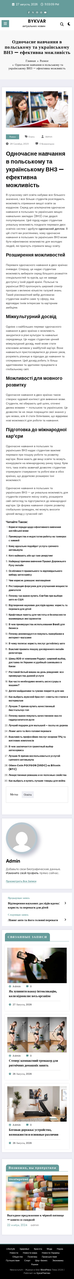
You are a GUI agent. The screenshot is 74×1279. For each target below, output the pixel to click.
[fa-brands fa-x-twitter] (33, 12)
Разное (12, 136)
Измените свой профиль (22, 873)
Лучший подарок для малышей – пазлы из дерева (38, 725)
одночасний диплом (51, 229)
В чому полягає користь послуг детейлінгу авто (37, 643)
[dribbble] (37, 12)
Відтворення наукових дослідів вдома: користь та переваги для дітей (34, 905)
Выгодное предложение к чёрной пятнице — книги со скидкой (35, 1217)
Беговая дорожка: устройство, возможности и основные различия (33, 1132)
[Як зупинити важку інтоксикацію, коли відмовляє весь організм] (37, 965)
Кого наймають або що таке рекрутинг (31, 555)
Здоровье (24, 1248)
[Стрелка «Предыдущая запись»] (65, 903)
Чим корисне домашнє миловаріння (30, 580)
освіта (31, 136)
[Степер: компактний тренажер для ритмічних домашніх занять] (37, 1034)
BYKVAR (37, 21)
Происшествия (49, 1256)
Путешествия (13, 1260)
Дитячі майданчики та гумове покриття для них (36, 691)
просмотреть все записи (21, 881)
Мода (49, 1248)
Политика (32, 1256)
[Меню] (5, 23)
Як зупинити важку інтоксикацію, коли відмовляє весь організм (33, 993)
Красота (38, 1248)
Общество (17, 1256)
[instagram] (41, 12)
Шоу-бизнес (41, 1260)
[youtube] (45, 12)
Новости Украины (51, 1252)
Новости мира (30, 1252)
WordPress (45, 1269)
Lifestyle (10, 1248)
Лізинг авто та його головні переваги (30, 731)
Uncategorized (18, 1179)
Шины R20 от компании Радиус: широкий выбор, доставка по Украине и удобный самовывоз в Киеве (37, 662)
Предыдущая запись (19, 898)
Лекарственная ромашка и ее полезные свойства (38, 775)
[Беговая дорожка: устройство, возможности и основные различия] (37, 1103)
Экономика (57, 1260)
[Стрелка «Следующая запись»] (65, 919)
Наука (60, 1248)
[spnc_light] (69, 24)
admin (48, 136)
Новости (14, 1252)
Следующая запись (18, 914)
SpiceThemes (43, 1273)
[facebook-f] (29, 12)
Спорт (27, 1260)
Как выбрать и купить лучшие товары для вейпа (37, 780)
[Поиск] (62, 24)
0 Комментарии (46, 143)
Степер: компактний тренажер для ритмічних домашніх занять (33, 1063)
